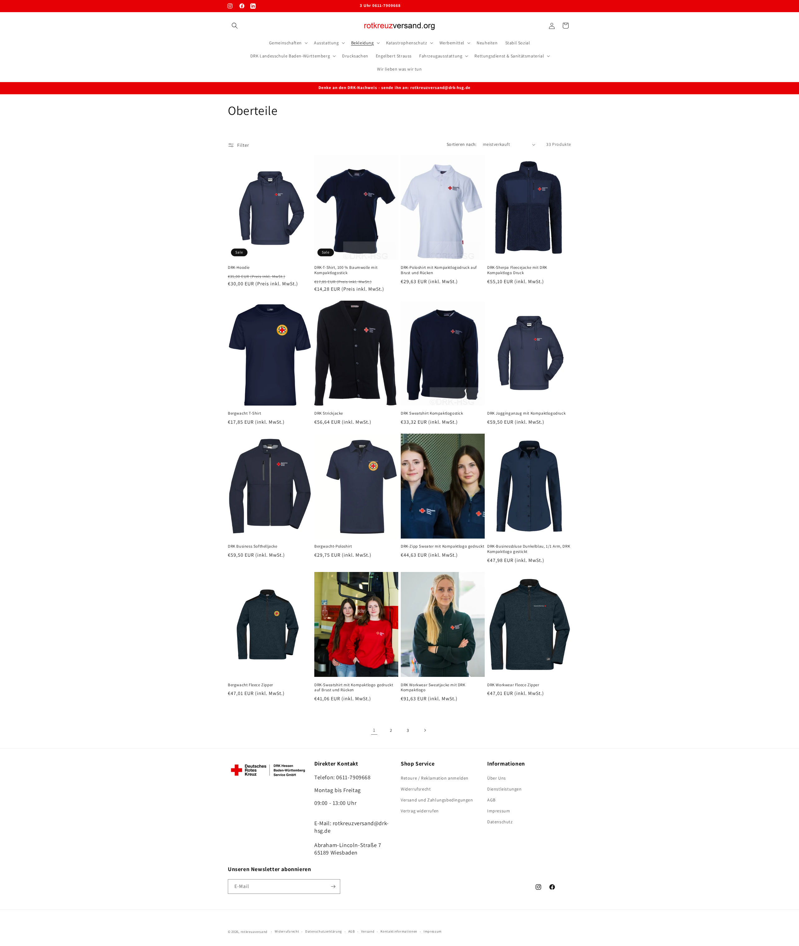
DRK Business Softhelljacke (252, 546)
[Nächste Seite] (425, 730)
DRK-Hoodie (239, 267)
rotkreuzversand (254, 931)
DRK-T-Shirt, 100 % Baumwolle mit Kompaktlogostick (345, 270)
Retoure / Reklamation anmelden (434, 778)
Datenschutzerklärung (323, 931)
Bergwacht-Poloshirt (333, 546)
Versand (368, 931)
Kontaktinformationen (398, 931)
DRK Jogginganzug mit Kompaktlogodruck (526, 413)
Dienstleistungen (504, 789)
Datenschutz (500, 822)
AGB (491, 800)
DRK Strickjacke (328, 413)
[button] (235, 25)
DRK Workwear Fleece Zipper (513, 684)
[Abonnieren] (333, 886)
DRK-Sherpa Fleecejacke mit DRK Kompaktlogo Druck (517, 270)
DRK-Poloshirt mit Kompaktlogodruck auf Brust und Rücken (439, 270)
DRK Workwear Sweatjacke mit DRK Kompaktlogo (433, 687)
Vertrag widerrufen (420, 811)
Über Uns (496, 778)
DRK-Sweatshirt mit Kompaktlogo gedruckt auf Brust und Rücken (353, 687)
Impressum (498, 811)
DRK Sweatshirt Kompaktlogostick (432, 413)
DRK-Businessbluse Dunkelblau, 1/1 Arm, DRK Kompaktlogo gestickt (528, 549)
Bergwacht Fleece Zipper (250, 684)
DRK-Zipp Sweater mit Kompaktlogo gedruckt (442, 546)
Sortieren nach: (462, 144)
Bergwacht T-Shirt (244, 413)
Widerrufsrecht (416, 789)
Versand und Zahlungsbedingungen (437, 800)
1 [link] (374, 730)
